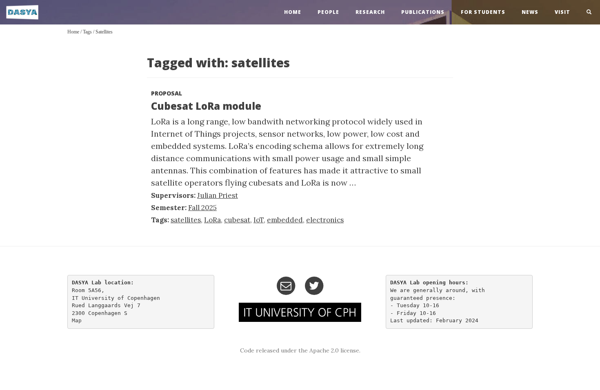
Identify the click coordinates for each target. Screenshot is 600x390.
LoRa (212, 219)
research (370, 12)
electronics (325, 219)
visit (562, 12)
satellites (104, 32)
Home (73, 32)
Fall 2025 (202, 207)
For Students (483, 12)
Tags (87, 32)
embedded (285, 219)
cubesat (237, 219)
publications (422, 12)
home (292, 12)
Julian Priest (217, 195)
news (530, 12)
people (328, 12)
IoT (258, 219)
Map (77, 320)
